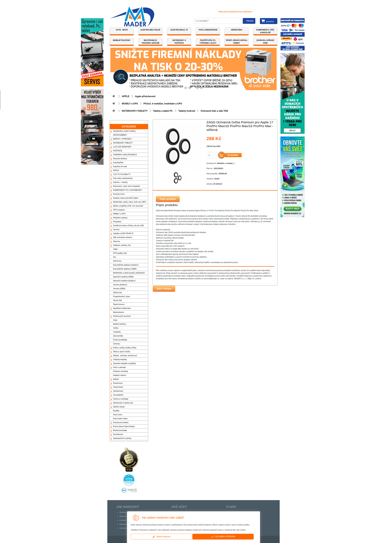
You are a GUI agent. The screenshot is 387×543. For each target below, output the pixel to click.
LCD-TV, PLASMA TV (121, 174)
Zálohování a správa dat (123, 403)
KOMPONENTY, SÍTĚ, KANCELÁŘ (265, 31)
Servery (116, 229)
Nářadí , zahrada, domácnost (125, 356)
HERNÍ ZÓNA (236, 30)
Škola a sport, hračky (121, 352)
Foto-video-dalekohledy (123, 178)
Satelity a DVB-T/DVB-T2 (123, 233)
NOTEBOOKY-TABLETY (135, 111)
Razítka (116, 411)
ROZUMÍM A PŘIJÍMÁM (224, 536)
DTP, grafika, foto (120, 253)
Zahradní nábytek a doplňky (124, 363)
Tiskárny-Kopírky (120, 359)
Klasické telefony (120, 159)
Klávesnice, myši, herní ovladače (126, 186)
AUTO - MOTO (122, 30)
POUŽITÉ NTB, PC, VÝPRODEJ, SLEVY (208, 41)
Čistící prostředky (120, 340)
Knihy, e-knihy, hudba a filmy (124, 348)
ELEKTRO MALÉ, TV (179, 30)
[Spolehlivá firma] (129, 459)
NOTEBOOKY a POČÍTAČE (179, 41)
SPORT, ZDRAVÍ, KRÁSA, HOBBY (236, 41)
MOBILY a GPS (130, 103)
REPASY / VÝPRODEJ (122, 139)
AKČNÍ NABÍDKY (120, 135)
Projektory (117, 222)
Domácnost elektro (120, 422)
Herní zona (117, 415)
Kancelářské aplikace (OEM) (125, 269)
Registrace (235, 12)
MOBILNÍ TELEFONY (121, 40)
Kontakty (248, 12)
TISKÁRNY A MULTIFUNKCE (125, 155)
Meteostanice (118, 312)
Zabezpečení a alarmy (122, 438)
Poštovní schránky (120, 371)
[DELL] (129, 489)
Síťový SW (117, 300)
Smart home (118, 387)
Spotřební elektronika (122, 308)
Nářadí (116, 379)
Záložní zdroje (119, 407)
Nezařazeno (118, 434)
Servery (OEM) (119, 289)
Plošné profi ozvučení (122, 316)
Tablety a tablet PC (163, 111)
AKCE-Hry (117, 261)
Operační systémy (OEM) (123, 277)
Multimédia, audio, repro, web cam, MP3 (129, 202)
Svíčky (115, 328)
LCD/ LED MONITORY (122, 147)
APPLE (125, 96)
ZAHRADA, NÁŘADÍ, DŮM (265, 41)
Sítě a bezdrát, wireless (122, 237)
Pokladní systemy (120, 218)
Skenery (116, 241)
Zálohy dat (117, 292)
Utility (115, 249)
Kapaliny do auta (120, 166)
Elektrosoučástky (120, 430)
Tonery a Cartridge (120, 399)
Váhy (115, 320)
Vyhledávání (124, 528)
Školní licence (119, 304)
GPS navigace (119, 210)
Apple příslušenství (145, 96)
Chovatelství (118, 395)
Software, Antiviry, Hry (122, 245)
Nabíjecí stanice (119, 375)
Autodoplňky (118, 163)
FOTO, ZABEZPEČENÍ (208, 30)
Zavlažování (118, 391)
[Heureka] (129, 479)
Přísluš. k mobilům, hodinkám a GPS (162, 103)
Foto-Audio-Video (120, 419)
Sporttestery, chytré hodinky (124, 131)
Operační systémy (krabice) (124, 281)
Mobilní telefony (119, 324)
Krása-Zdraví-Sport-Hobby (124, 426)
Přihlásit (223, 12)
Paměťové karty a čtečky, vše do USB (128, 226)
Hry (114, 257)
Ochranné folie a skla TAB (214, 111)
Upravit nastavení (163, 536)
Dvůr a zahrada (119, 367)
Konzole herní (119, 194)
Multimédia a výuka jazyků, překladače (129, 273)
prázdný (269, 21)
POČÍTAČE (117, 151)
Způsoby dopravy (126, 512)
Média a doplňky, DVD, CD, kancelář (128, 206)
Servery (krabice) (120, 285)
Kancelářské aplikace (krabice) (125, 265)
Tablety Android (186, 111)
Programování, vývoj (121, 296)
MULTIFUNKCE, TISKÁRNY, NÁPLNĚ (150, 41)
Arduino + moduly (120, 182)
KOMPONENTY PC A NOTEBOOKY (127, 190)
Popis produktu (168, 199)
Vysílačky (117, 332)
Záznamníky (118, 336)
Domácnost (117, 383)
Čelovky (116, 344)
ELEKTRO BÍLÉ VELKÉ (150, 30)
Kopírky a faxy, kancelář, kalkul (125, 198)
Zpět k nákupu (163, 288)
